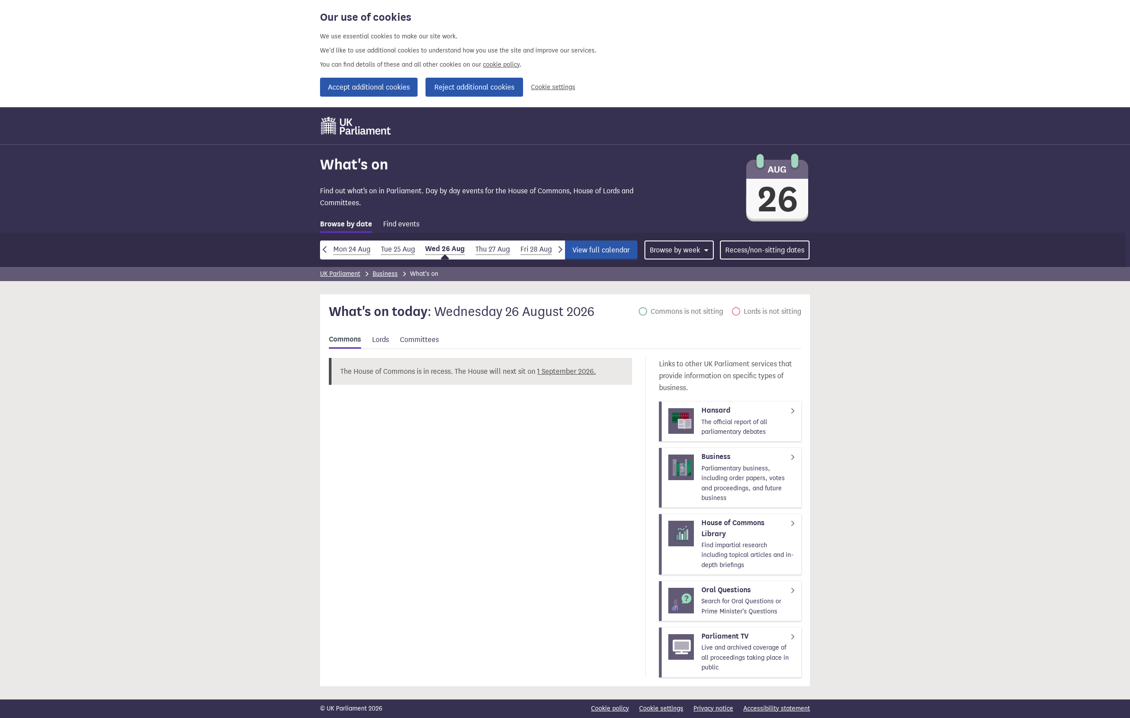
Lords (380, 339)
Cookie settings (553, 87)
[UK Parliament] (356, 125)
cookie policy (501, 64)
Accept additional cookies (369, 87)
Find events (401, 224)
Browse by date (346, 224)
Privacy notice (713, 708)
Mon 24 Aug (351, 249)
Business (385, 274)
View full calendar (601, 250)
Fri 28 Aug (536, 249)
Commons (345, 339)
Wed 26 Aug (445, 248)
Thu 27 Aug (492, 249)
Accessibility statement (776, 708)
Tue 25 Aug (398, 249)
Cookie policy (610, 708)
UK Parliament (340, 274)
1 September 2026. (566, 371)
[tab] (346, 225)
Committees (419, 339)
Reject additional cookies (474, 87)
